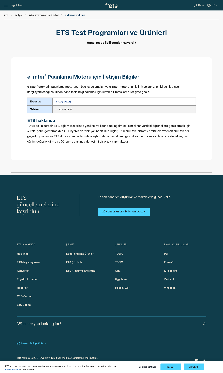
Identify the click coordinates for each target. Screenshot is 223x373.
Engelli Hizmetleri (27, 279)
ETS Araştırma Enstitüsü (81, 270)
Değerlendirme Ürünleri (80, 253)
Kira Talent (170, 270)
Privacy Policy (12, 369)
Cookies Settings (147, 367)
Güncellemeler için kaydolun (124, 211)
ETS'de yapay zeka (28, 262)
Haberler (22, 287)
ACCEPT (193, 367)
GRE (117, 270)
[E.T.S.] (111, 5)
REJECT (171, 367)
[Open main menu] (6, 5)
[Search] (204, 324)
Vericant (169, 279)
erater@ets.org (63, 101)
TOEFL (119, 253)
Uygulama (121, 279)
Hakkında (23, 253)
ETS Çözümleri (75, 262)
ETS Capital (24, 304)
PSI (166, 253)
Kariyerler (23, 270)
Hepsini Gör (122, 287)
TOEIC (119, 262)
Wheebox (169, 287)
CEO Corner (24, 296)
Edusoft (169, 262)
